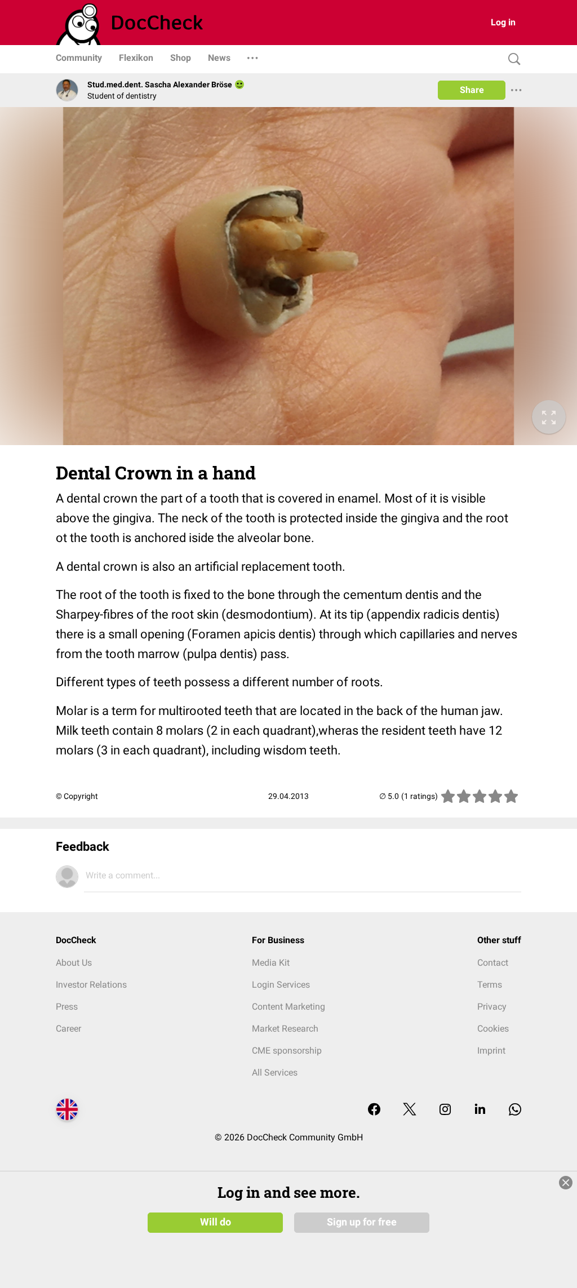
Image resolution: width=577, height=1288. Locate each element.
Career (68, 1028)
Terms (489, 984)
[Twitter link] (409, 1110)
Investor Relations (91, 984)
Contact (492, 962)
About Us (74, 962)
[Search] (511, 59)
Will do (215, 1222)
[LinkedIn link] (480, 1110)
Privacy (492, 1006)
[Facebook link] (374, 1110)
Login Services (281, 984)
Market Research (285, 1028)
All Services (275, 1072)
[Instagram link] (445, 1110)
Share (472, 90)
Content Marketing (288, 1006)
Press (67, 1006)
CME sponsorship (287, 1050)
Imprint (491, 1050)
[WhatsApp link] (515, 1110)
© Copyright (77, 796)
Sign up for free (362, 1222)
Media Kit (271, 962)
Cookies (493, 1028)
